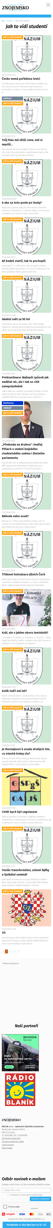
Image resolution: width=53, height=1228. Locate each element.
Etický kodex (7, 1148)
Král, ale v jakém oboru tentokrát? (25, 632)
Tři (3, 933)
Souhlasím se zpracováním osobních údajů (26, 1195)
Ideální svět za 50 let (16, 319)
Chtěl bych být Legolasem (19, 812)
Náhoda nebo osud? (15, 516)
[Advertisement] (26, 992)
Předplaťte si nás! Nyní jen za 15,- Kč (26, 1224)
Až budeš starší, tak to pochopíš (24, 261)
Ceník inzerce (8, 1145)
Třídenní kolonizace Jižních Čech (23, 574)
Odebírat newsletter (40, 1199)
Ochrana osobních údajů (13, 1141)
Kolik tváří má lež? (14, 691)
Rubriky (9, 21)
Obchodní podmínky (11, 1138)
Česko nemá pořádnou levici (21, 78)
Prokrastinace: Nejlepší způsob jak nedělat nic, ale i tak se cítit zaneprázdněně (25, 382)
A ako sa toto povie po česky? (22, 202)
